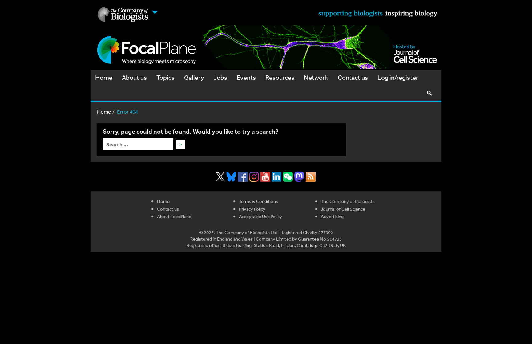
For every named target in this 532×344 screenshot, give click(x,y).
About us (134, 77)
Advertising (332, 216)
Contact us (353, 77)
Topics (165, 77)
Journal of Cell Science (343, 209)
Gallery (194, 77)
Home (103, 77)
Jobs (220, 77)
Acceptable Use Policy (260, 216)
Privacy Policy (252, 209)
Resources (279, 77)
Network (316, 77)
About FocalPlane (174, 216)
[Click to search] (429, 93)
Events (246, 77)
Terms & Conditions (258, 201)
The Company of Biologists (348, 201)
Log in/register (397, 77)
